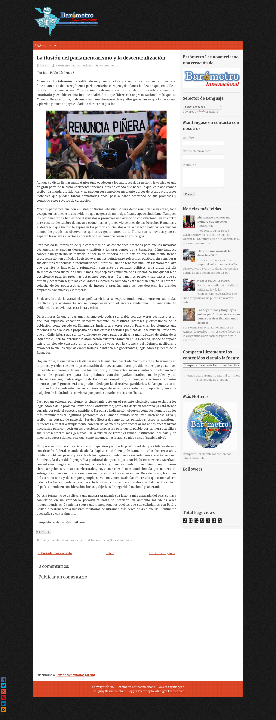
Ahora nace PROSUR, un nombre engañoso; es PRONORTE (213, 222)
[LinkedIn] (3, 703)
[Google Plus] (3, 691)
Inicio (110, 553)
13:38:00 (45, 65)
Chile (44, 540)
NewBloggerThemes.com (168, 691)
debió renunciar (98, 540)
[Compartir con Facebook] (49, 532)
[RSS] (3, 709)
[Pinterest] (3, 697)
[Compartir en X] (45, 532)
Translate (211, 111)
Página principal (46, 45)
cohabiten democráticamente (67, 540)
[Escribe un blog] (42, 532)
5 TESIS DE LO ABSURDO (213, 280)
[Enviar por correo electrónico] (38, 532)
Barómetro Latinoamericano (136, 687)
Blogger (222, 379)
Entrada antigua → (162, 553)
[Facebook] (3, 679)
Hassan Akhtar (114, 691)
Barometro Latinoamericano (74, 65)
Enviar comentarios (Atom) (75, 675)
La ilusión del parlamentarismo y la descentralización (101, 58)
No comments (108, 65)
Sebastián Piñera (121, 540)
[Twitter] (3, 685)
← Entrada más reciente (55, 553)
